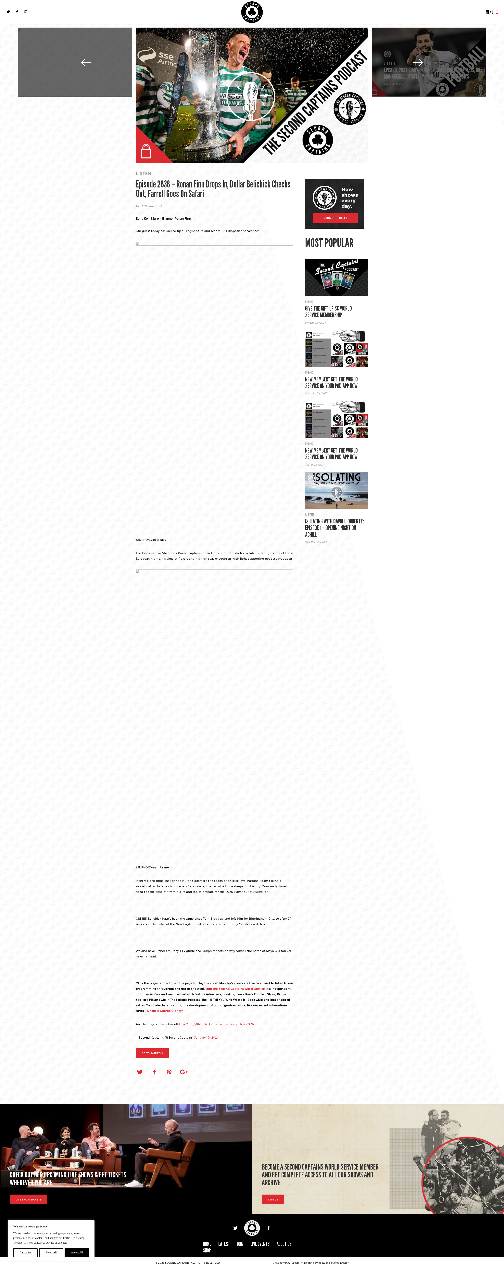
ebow (321, 1262)
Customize (25, 1252)
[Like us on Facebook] (17, 12)
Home (207, 1244)
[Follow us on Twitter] (8, 12)
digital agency (339, 1262)
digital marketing (303, 1262)
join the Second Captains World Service (235, 989)
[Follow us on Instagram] (25, 12)
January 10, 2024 (206, 1037)
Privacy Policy (281, 1262)
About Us (284, 1244)
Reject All (51, 1252)
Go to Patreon (152, 1053)
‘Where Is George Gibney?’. (164, 1011)
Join (240, 1244)
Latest (224, 1244)
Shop (207, 1250)
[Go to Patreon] (252, 96)
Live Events (260, 1244)
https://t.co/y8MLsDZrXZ (195, 1024)
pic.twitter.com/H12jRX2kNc (234, 1024)
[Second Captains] (252, 12)
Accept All (77, 1252)
